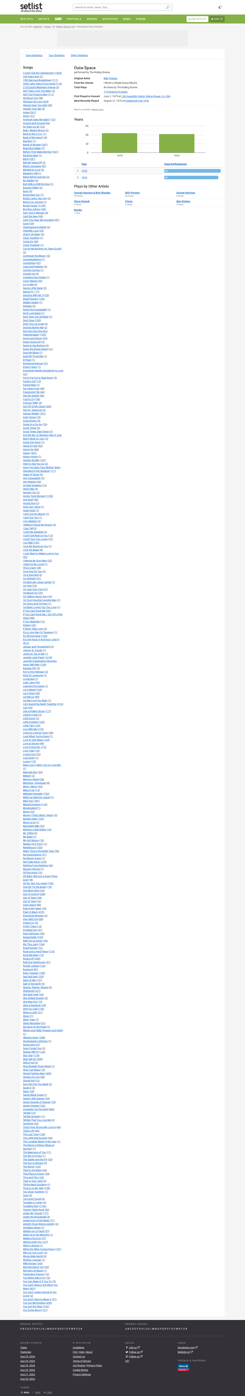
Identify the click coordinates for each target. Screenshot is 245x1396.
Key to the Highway (33, 671)
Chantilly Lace (31, 230)
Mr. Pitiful (28, 833)
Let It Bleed (29, 689)
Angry (26, 116)
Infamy (27, 625)
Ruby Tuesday (31, 973)
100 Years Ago (31, 76)
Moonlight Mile (31, 826)
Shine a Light (30, 1012)
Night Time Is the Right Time (38, 851)
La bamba (28, 679)
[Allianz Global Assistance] (183, 1367)
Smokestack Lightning (35, 1041)
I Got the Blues (31, 549)
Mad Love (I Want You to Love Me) (42, 765)
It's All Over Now (32, 636)
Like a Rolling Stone (33, 711)
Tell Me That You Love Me (37, 1120)
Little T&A (28, 725)
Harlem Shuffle (31, 460)
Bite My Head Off (32, 162)
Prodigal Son (30, 930)
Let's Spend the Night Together (40, 704)
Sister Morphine (31, 1023)
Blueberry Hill (30, 173)
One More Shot (31, 890)
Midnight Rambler (33, 793)
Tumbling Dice (30, 1206)
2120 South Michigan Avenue (39, 87)
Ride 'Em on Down (33, 940)
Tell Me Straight (31, 1116)
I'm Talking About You (35, 596)
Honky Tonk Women (34, 496)
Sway (26, 1091)
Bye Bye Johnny (32, 209)
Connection (29, 263)
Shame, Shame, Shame (35, 987)
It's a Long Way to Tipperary (38, 632)
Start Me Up (29, 1059)
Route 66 (28, 969)
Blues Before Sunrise (34, 177)
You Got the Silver (33, 1306)
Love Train (28, 750)
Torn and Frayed (32, 1199)
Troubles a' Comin (33, 1202)
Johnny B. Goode (32, 650)
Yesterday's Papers (33, 1274)
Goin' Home (29, 417)
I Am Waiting (30, 521)
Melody (27, 775)
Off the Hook (30, 872)
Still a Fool (28, 1062)
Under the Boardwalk (34, 1216)
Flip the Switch (31, 395)
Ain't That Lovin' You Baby (37, 90)
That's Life (28, 1130)
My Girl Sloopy (31, 840)
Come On (28, 241)
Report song (97, 109)
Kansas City (29, 668)
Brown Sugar (30, 205)
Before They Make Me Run (37, 151)
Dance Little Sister (33, 288)
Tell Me (26, 1112)
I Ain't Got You (30, 517)
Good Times (29, 428)
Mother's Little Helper (34, 829)
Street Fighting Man (34, 1073)
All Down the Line (32, 101)
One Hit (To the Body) (35, 887)
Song (34, 55)
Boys (26, 191)
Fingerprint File (31, 392)
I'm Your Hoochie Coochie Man (40, 600)
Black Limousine (32, 166)
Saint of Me (29, 980)
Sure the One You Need (35, 1084)
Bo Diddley (29, 180)
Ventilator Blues (32, 1227)
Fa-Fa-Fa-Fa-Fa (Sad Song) (38, 377)
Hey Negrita (29, 481)
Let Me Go (28, 696)
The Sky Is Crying (32, 1155)
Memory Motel (31, 779)
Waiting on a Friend (33, 1231)
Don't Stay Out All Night (36, 316)
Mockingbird (30, 808)
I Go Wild (28, 542)
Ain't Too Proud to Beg (35, 94)
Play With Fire (30, 919)
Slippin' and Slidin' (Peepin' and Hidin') (43, 1030)
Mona (26, 811)
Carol (26, 223)
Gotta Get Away (32, 442)
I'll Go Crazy (29, 567)
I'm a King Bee (30, 575)
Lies (25, 707)
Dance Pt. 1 (29, 291)
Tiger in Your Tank (33, 1181)
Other (79, 55)
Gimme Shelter (31, 413)
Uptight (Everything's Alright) (39, 1224)
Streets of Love (31, 1077)
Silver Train (29, 1019)
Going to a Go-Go (32, 424)
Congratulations (32, 259)
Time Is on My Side (33, 1188)
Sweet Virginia (31, 1105)
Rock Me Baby (31, 955)
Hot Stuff (28, 499)
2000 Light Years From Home (39, 83)
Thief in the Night (32, 1170)
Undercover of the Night (36, 1220)
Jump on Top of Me (33, 653)
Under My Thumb (32, 1213)
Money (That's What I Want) (38, 815)
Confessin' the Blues (34, 255)
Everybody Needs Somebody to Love (43, 370)
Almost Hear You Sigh (35, 105)
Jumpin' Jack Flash (33, 657)
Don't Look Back (32, 313)
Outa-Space (29, 904)
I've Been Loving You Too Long (39, 607)
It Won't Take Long (33, 628)
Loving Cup (29, 754)
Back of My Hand (32, 137)
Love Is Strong (31, 743)
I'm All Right (29, 578)
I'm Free (27, 585)
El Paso (27, 359)
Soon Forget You (32, 1048)
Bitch (26, 159)
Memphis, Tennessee (34, 783)
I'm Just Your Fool (33, 589)
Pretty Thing (30, 926)
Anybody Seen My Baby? (36, 119)
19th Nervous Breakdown (37, 80)
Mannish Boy (30, 772)
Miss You (28, 800)
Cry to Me (28, 284)
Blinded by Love (31, 169)
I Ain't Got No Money (34, 514)
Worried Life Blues (33, 1270)
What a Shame (31, 1245)
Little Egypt (29, 718)
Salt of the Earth (32, 983)
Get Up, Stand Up (32, 410)
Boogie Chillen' (31, 187)
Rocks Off (28, 958)
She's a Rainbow (32, 1005)
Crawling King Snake (34, 277)
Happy (26, 453)
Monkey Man (30, 818)
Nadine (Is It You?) (33, 844)
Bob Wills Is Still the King (36, 184)
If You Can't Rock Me (34, 610)
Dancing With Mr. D (33, 295)
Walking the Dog (32, 1238)
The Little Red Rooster (35, 1138)
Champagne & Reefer (34, 227)
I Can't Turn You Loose (35, 539)
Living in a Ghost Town (35, 732)
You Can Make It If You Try (37, 1281)
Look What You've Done (36, 736)
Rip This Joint (30, 944)
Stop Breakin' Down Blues (37, 1066)
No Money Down (32, 858)
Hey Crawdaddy (32, 478)
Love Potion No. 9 (33, 747)
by (116, 91)
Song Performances (175, 164)
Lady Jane (29, 682)
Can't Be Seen (30, 216)
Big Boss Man (30, 155)
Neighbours (29, 847)
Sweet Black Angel (33, 1095)
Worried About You (33, 1267)
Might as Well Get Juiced (36, 797)
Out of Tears (30, 897)
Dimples (27, 306)
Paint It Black (30, 912)
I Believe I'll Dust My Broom (37, 524)
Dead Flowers (30, 298)
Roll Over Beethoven (34, 962)
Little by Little (30, 714)
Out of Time (29, 901)
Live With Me (30, 729)
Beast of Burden (32, 144)
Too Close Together (33, 1191)
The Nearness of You (34, 1152)
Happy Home (30, 456)
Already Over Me (32, 108)
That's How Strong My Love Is (39, 1127)
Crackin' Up (29, 273)
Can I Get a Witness (33, 212)
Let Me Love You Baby (35, 700)
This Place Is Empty (33, 1173)
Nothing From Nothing (35, 865)
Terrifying (28, 1123)
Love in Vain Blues (33, 740)
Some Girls (29, 1044)
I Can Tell (28, 528)
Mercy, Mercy (30, 786)
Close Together (31, 237)
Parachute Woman (33, 915)
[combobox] (122, 7)
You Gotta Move (32, 1310)
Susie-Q (27, 1087)
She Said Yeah (31, 994)
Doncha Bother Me (33, 327)
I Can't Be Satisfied (33, 532)
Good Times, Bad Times (36, 431)
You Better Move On (34, 1277)
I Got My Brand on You (35, 546)
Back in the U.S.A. (33, 133)
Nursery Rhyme (31, 869)
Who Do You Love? (33, 1252)
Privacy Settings (82, 1374)
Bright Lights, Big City (35, 198)
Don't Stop (28, 320)
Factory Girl (29, 381)
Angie (26, 112)
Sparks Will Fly (31, 1051)
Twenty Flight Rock (33, 1209)
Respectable (30, 937)
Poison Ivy (28, 922)
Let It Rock (29, 693)
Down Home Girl (32, 341)
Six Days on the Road (34, 1026)
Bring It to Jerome (33, 202)
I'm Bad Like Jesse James (37, 582)
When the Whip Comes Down (39, 1249)
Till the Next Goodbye (34, 1184)
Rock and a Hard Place (35, 951)
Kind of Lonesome (33, 675)
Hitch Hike (28, 489)
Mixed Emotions (32, 804)
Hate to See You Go (33, 463)
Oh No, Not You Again (35, 883)
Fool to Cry (29, 399)
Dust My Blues (31, 352)
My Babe (28, 836)
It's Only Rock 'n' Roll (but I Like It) (41, 639)
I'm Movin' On (30, 592)
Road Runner (30, 948)
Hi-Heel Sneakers (32, 485)
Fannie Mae (29, 385)
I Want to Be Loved (33, 564)
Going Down (30, 420)
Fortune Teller (30, 402)
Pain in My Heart (32, 908)
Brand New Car (31, 194)
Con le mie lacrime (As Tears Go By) (42, 248)
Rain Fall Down (31, 933)
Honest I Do (29, 492)
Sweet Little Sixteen (33, 1098)
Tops (25, 1195)
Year (84, 164)
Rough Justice (31, 965)
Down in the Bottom (34, 345)
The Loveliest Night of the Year (40, 1141)
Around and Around (34, 123)
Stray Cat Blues (31, 1069)
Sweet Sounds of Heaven (37, 1102)
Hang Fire (28, 449)
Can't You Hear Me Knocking (38, 220)
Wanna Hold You (32, 1242)
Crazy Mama (30, 281)
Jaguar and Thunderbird (36, 646)
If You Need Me (31, 621)
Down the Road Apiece (35, 349)
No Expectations (32, 854)
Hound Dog (29, 503)
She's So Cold (30, 1008)
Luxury (27, 761)
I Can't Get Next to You (35, 535)
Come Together (31, 245)
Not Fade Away (31, 861)
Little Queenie (30, 722)
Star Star (28, 1055)
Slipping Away (31, 1037)
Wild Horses (29, 1263)
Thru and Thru (31, 1177)
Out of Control (31, 894)
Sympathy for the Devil (35, 1109)
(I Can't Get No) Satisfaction (38, 73)
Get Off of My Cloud (34, 406)
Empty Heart (30, 367)
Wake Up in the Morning (36, 1234)
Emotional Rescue (33, 363)
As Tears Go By (31, 126)
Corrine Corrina (31, 270)
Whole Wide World (33, 1256)
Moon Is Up (29, 822)
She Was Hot (30, 1001)
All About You (30, 98)
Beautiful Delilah (32, 148)
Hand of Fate (30, 445)
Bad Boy (27, 141)
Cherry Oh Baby (31, 234)
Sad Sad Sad (30, 976)
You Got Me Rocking (34, 1303)
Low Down (29, 757)
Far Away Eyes (31, 388)
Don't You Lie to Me (33, 324)
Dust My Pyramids (33, 356)
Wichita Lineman (32, 1259)
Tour (57, 55)
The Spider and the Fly (35, 1159)
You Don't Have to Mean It (37, 1299)
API (127, 1361)
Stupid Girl (28, 1080)
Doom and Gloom (32, 338)
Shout (26, 1016)
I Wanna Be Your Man (35, 560)
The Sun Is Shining (33, 1163)
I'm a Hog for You (32, 571)
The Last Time (31, 1134)
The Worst (28, 1166)
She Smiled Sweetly (33, 998)
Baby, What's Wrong (34, 130)
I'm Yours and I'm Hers (35, 603)
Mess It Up (29, 790)
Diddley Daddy (31, 302)
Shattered (28, 991)
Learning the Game (33, 686)
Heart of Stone (31, 474)
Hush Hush (29, 510)
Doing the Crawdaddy (35, 309)
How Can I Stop (31, 506)
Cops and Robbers (33, 266)
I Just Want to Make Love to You (41, 553)
